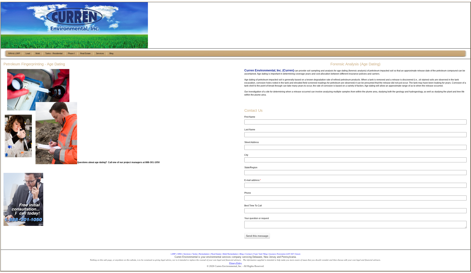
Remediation (204, 254)
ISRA (179, 254)
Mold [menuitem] (38, 53)
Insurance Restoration (277, 254)
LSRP (173, 254)
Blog (242, 254)
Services (187, 254)
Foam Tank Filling (260, 254)
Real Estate (216, 254)
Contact (248, 254)
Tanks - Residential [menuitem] (53, 53)
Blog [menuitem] (111, 53)
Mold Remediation (230, 254)
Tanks (194, 254)
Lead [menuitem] (28, 53)
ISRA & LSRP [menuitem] (14, 53)
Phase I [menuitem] (71, 53)
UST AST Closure (293, 254)
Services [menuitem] (100, 53)
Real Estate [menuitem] (85, 53)
